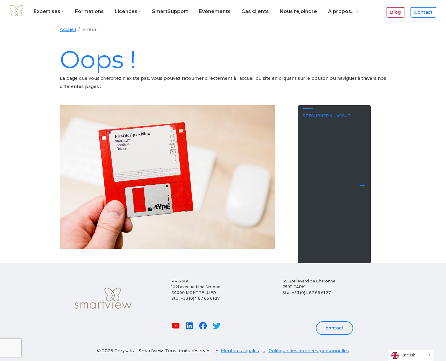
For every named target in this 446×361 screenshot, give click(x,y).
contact (334, 328)
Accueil (68, 29)
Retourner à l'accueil (328, 115)
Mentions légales (240, 350)
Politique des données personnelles (309, 350)
